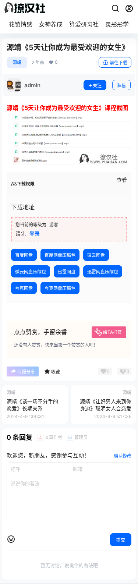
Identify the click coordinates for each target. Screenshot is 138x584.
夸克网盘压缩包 (60, 288)
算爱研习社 (84, 24)
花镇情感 (20, 24)
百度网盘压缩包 (60, 255)
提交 (120, 540)
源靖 (17, 62)
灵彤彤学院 (120, 24)
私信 (121, 85)
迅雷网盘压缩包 (102, 272)
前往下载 (118, 63)
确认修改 (122, 456)
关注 (97, 85)
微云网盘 (96, 255)
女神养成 (51, 24)
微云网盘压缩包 (30, 272)
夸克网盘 (24, 288)
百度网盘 (24, 255)
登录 (34, 233)
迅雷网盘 (66, 272)
